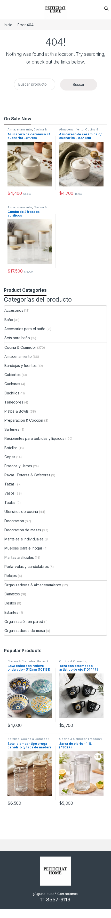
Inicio (8, 25)
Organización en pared (23, 621)
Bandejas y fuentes (20, 365)
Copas (9, 457)
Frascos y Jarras (18, 466)
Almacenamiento (19, 129)
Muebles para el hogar (23, 548)
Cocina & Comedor (20, 347)
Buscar (78, 84)
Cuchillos (11, 393)
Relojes (10, 575)
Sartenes (11, 429)
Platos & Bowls (16, 411)
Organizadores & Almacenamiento (32, 585)
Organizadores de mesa (24, 630)
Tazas (9, 484)
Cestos (10, 603)
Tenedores (13, 402)
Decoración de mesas (22, 530)
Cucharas (12, 383)
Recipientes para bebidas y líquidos (34, 438)
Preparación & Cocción (23, 420)
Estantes (11, 612)
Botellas (11, 448)
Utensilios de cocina (21, 511)
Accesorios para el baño (24, 328)
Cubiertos (12, 374)
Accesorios (13, 310)
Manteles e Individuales (24, 539)
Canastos (12, 594)
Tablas (9, 502)
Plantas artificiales (19, 557)
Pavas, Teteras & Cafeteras (27, 475)
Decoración (14, 521)
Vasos (9, 493)
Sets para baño (17, 338)
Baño (8, 319)
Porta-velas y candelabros (26, 566)
